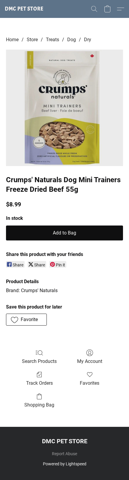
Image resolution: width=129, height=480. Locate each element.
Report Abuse (64, 453)
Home (12, 39)
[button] (24, 9)
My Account (89, 361)
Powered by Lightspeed (64, 463)
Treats (52, 39)
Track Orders (39, 383)
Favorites (89, 383)
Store (32, 39)
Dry (87, 39)
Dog (71, 39)
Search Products (39, 361)
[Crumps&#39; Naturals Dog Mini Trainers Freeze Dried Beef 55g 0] (64, 108)
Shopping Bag (39, 405)
